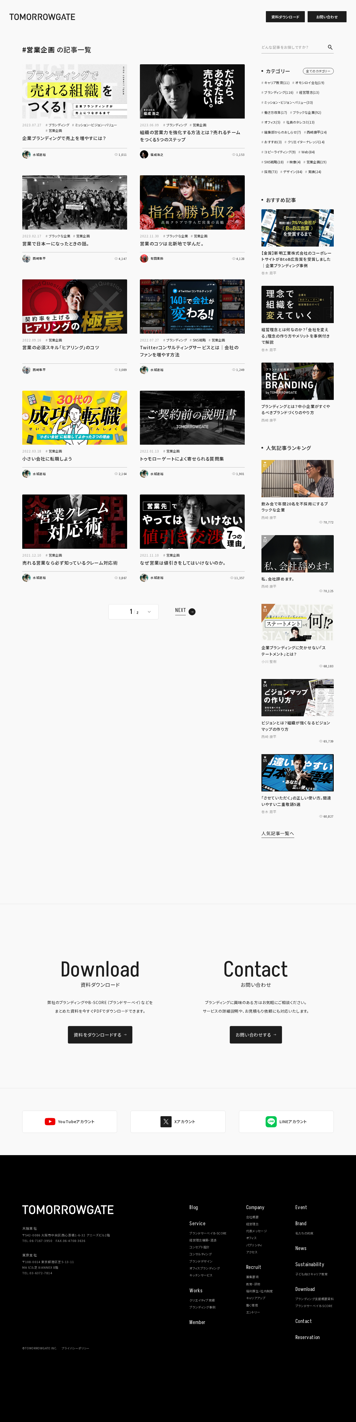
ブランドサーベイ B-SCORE (207, 1233)
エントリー (253, 1312)
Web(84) (308, 151)
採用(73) (270, 171)
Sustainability (310, 1264)
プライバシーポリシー (76, 1348)
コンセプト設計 (199, 1247)
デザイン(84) (292, 171)
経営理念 (252, 1224)
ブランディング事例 (202, 1307)
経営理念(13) (309, 92)
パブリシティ (254, 1245)
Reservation (307, 1337)
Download (305, 1289)
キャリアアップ (255, 1298)
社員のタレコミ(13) (300, 122)
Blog (193, 1207)
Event (301, 1207)
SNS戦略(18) (274, 161)
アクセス (252, 1252)
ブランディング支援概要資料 (314, 1298)
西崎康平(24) (317, 132)
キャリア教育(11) (276, 82)
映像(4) (295, 161)
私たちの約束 (304, 1233)
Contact (303, 1321)
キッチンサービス (200, 1275)
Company (255, 1207)
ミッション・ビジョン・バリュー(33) (288, 102)
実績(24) (314, 171)
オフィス (251, 1238)
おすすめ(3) (273, 141)
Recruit (253, 1267)
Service (197, 1223)
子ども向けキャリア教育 (311, 1274)
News (301, 1248)
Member (197, 1322)
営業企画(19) (316, 161)
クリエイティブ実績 (202, 1300)
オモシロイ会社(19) (309, 82)
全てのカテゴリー (318, 71)
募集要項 (252, 1277)
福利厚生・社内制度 (259, 1291)
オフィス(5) (272, 122)
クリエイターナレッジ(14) (306, 141)
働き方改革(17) (275, 112)
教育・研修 (253, 1284)
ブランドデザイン (200, 1261)
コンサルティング (200, 1254)
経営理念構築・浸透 (202, 1240)
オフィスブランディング (204, 1268)
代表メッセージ (256, 1231)
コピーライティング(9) (280, 151)
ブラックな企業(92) (307, 112)
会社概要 (252, 1217)
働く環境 (252, 1305)
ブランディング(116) (278, 92)
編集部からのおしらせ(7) (282, 132)
